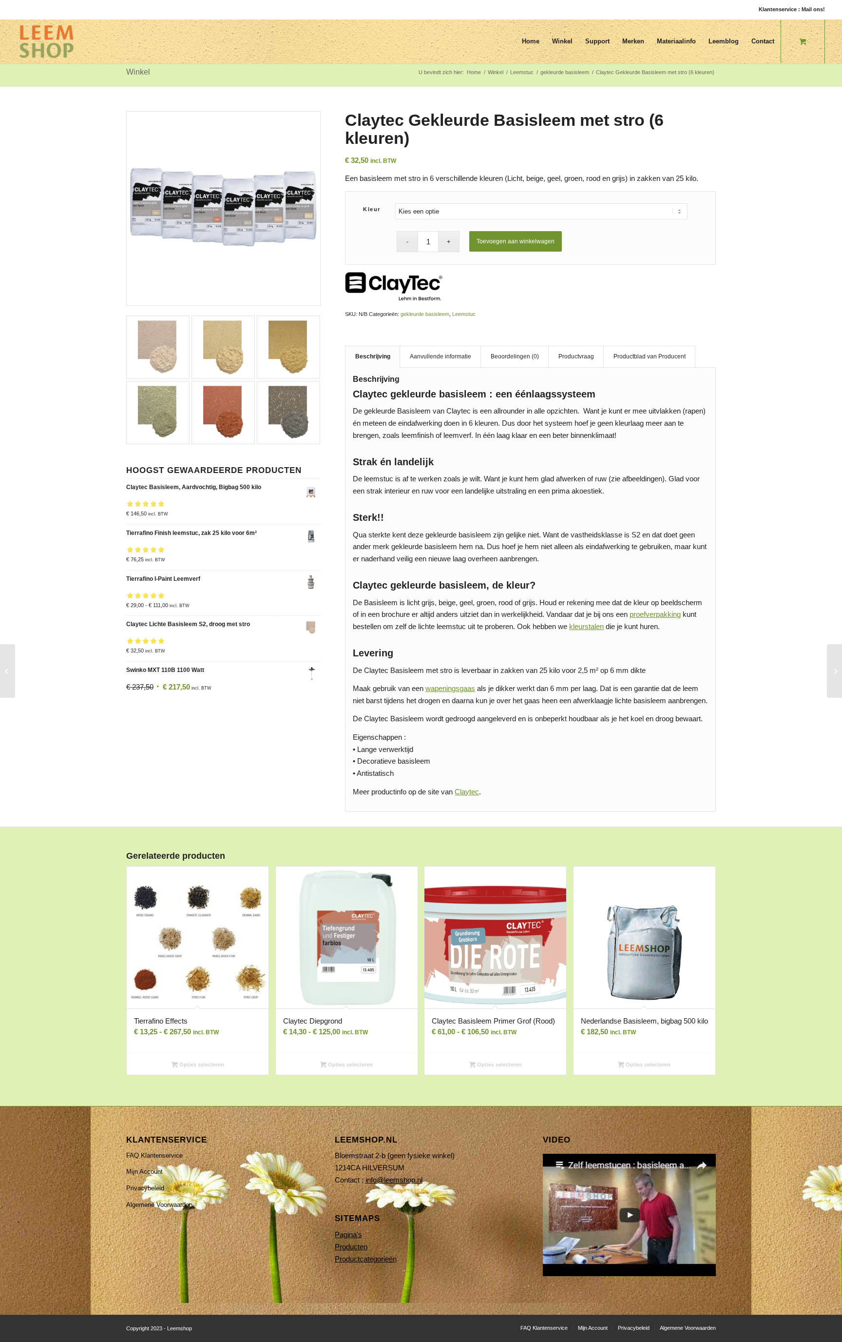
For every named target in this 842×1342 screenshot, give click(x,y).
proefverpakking (655, 614)
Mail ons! (813, 9)
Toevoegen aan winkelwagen (516, 241)
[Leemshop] (47, 41)
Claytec (467, 792)
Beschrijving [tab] (372, 356)
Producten (351, 1247)
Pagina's (348, 1234)
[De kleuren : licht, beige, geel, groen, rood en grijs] (223, 208)
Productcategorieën (366, 1259)
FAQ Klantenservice (154, 1155)
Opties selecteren (201, 1064)
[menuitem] (531, 41)
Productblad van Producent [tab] (649, 356)
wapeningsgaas (450, 688)
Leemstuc (464, 314)
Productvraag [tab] (576, 356)
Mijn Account (144, 1171)
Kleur (372, 209)
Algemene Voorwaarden (159, 1204)
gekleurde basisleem (425, 314)
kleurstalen (586, 626)
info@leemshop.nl (393, 1180)
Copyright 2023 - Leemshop (159, 1328)
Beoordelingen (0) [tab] (515, 356)
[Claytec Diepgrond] (834, 671)
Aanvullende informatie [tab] (440, 356)
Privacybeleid (145, 1188)
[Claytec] (393, 288)
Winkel (138, 72)
